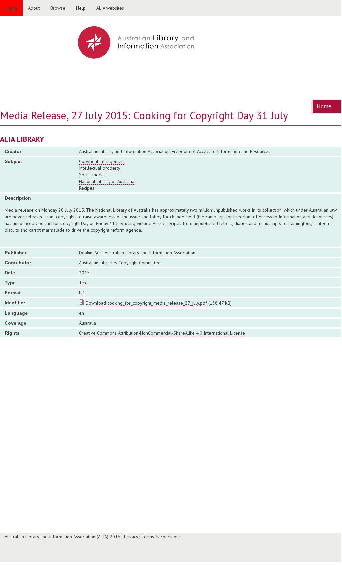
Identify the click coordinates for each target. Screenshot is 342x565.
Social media (92, 175)
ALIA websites (110, 8)
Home (11, 8)
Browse (57, 8)
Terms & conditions (161, 537)
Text (83, 283)
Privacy (131, 537)
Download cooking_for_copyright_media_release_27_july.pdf (146, 303)
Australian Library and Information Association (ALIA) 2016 (62, 537)
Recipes (86, 188)
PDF (83, 293)
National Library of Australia (106, 181)
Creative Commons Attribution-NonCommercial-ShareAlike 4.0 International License (162, 333)
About (34, 8)
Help (81, 8)
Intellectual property (99, 168)
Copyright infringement (102, 161)
